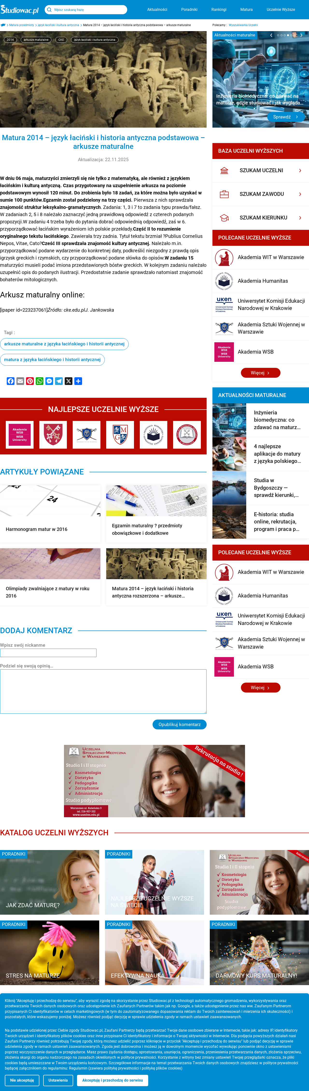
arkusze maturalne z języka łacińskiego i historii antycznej (64, 344)
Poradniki (189, 9)
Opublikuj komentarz (180, 724)
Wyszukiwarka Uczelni (243, 25)
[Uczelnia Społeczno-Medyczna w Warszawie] (187, 435)
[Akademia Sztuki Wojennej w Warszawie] (86, 435)
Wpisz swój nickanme (22, 645)
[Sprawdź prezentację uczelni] (154, 781)
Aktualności (157, 9)
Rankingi (218, 9)
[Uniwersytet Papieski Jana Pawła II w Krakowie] (53, 435)
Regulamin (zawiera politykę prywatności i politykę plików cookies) (126, 1068)
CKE (61, 39)
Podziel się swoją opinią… (26, 666)
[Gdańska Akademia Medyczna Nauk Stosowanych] (120, 435)
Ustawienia (58, 1080)
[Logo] (19, 9)
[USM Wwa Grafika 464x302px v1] (259, 882)
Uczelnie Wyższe (281, 9)
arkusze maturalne (36, 39)
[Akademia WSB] (20, 435)
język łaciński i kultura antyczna (94, 39)
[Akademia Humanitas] (154, 435)
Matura (246, 9)
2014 (10, 39)
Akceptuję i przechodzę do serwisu (112, 1080)
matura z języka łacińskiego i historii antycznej (52, 359)
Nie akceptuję (22, 1080)
